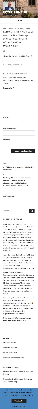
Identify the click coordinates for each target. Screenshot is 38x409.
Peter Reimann (15, 12)
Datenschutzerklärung (19, 407)
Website (6, 139)
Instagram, (28, 379)
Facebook (20, 379)
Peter (27, 28)
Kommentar (8, 88)
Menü (20, 21)
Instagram (17, 65)
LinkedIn (6, 382)
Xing (15, 382)
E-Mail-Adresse (10, 128)
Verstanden (19, 401)
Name (6, 117)
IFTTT (8, 65)
